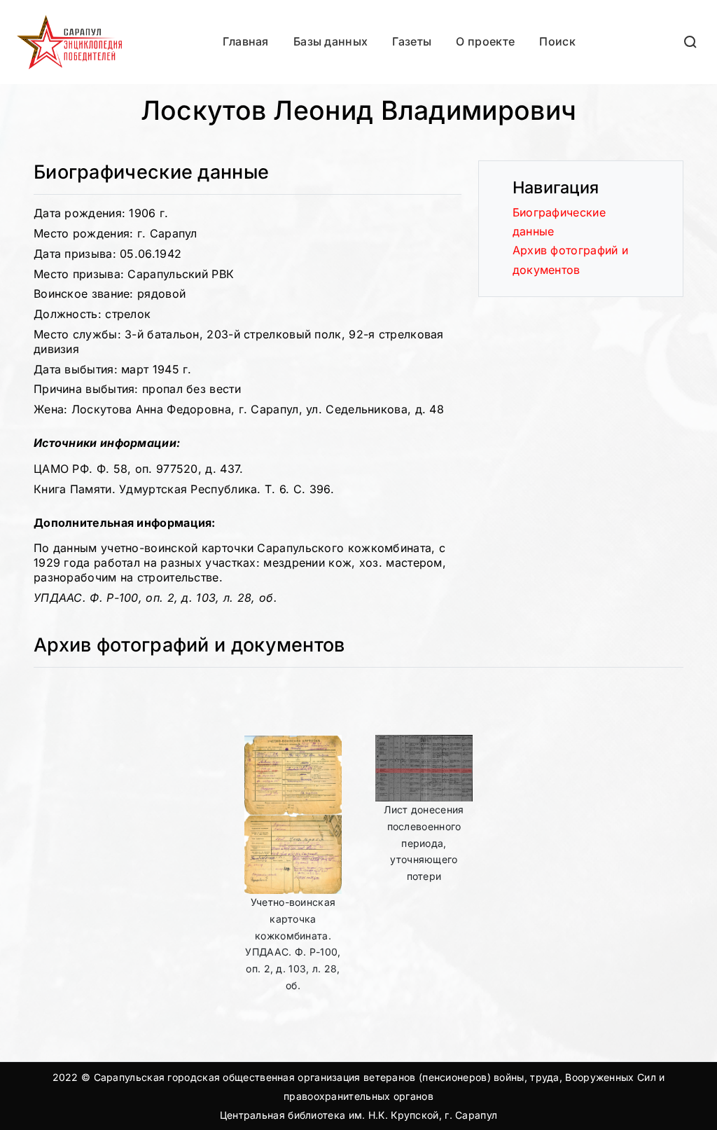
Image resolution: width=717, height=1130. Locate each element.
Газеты (411, 41)
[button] (691, 41)
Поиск (557, 41)
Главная (246, 41)
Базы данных (330, 41)
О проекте (485, 41)
